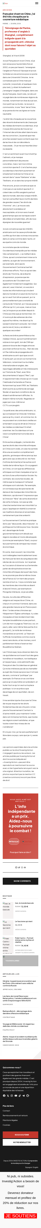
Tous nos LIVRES (12, 961)
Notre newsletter (22, 1142)
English (35, 1167)
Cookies (6, 1125)
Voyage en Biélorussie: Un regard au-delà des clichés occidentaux (19, 1025)
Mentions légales (10, 1120)
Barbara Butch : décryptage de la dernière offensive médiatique (17, 1012)
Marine (5, 23)
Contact (6, 1110)
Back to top (36, 1055)
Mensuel (15, 841)
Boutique (7, 896)
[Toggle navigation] (36, 3)
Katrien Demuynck (21, 950)
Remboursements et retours (15, 1115)
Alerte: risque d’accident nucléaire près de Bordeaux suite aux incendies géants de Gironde (20, 1039)
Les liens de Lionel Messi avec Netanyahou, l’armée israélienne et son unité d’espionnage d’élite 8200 (20, 998)
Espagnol (28, 1167)
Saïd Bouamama (20, 911)
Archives (7, 10)
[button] (20, 881)
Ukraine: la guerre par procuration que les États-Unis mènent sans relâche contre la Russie (19, 983)
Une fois (28, 841)
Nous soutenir (22, 1135)
